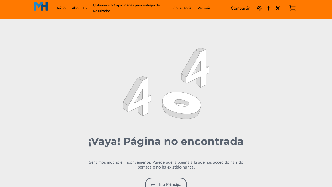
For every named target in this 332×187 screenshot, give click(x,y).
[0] (292, 8)
